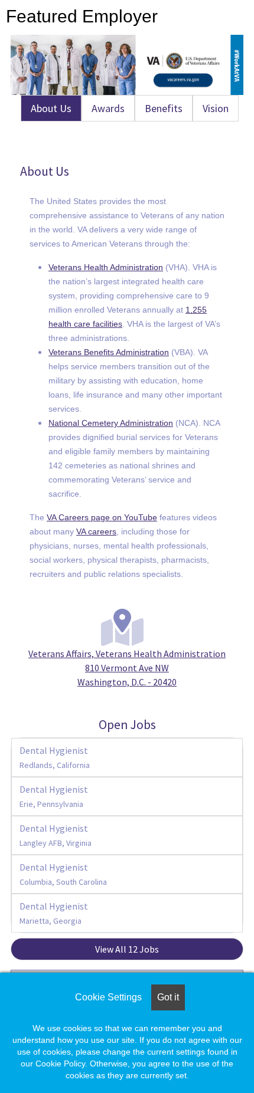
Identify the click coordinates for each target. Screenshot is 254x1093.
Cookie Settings (108, 997)
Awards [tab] (108, 108)
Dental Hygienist (54, 757)
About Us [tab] (51, 108)
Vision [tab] (216, 108)
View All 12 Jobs (127, 949)
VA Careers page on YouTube (102, 517)
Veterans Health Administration (105, 267)
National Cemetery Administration (110, 423)
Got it (168, 997)
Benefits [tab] (164, 108)
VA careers (96, 531)
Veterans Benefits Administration (108, 352)
